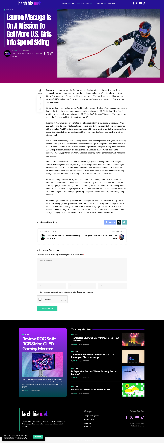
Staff (16, 51)
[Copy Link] (51, 53)
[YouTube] (140, 3)
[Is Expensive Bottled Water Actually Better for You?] (133, 373)
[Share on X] (48, 53)
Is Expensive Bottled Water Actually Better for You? (94, 373)
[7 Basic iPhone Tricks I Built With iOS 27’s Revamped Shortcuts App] (133, 356)
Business (9, 9)
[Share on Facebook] (44, 53)
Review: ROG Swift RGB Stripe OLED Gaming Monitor (39, 344)
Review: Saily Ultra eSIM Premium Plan (91, 389)
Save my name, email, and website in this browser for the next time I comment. (66, 292)
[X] (136, 3)
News (27, 334)
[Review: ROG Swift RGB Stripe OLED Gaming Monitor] (42, 364)
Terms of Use (22, 438)
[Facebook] (133, 3)
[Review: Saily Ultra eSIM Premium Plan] (133, 390)
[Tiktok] (144, 3)
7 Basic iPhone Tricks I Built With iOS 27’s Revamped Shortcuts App (92, 356)
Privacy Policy (9, 438)
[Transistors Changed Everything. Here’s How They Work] (133, 339)
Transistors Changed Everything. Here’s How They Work (95, 339)
